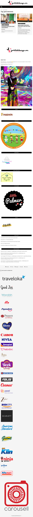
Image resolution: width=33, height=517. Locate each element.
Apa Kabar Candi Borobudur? (22, 251)
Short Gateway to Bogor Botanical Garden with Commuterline (10, 261)
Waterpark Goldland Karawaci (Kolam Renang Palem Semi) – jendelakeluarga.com (12, 253)
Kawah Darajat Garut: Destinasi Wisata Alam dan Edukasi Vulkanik (10, 241)
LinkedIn (21, 266)
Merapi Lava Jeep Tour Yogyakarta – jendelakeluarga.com (9, 251)
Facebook (7, 266)
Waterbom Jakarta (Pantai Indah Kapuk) (7, 254)
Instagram (16, 266)
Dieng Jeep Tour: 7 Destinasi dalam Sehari (7, 239)
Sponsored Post (23, 23)
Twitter (12, 266)
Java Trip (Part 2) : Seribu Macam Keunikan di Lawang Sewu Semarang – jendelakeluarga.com (14, 260)
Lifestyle (19, 23)
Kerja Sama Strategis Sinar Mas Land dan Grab (24, 26)
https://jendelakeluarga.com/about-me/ (6, 64)
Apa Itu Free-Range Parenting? (5, 243)
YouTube (26, 266)
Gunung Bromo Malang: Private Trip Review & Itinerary (8, 245)
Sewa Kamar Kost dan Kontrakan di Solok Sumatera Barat (9, 237)
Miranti (4, 29)
